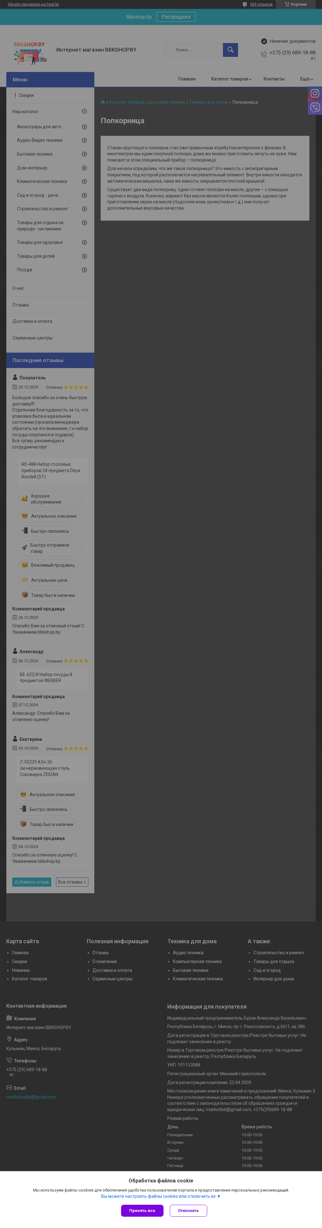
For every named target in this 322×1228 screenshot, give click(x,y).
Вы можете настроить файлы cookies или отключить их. (159, 1196)
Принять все (142, 1210)
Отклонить (188, 1210)
